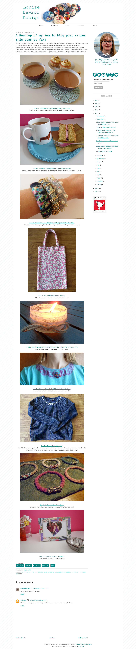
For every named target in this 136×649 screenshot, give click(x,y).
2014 (97, 113)
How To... (55, 26)
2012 (97, 191)
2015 (97, 110)
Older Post (83, 638)
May (98, 171)
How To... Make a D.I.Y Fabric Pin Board (52, 505)
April (98, 175)
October (99, 155)
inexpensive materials (46, 572)
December (100, 116)
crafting (24, 572)
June (98, 168)
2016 (97, 106)
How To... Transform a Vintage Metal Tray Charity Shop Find (52, 168)
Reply (22, 594)
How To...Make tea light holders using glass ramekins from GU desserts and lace (52, 347)
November (100, 119)
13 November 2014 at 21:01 (38, 600)
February (100, 181)
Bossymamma (25, 588)
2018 (97, 100)
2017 (97, 103)
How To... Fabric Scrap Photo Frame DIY (51, 556)
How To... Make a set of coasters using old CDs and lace (52, 108)
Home (41, 26)
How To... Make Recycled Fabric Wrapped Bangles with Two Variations (51, 223)
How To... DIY (33, 572)
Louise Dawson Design (63, 572)
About (94, 26)
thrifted (19, 574)
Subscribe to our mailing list (103, 79)
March (99, 178)
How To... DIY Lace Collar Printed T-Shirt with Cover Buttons (51, 389)
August (99, 162)
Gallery (80, 26)
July (98, 165)
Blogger (81, 646)
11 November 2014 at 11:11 (39, 588)
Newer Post (21, 638)
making (75, 572)
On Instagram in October (104, 151)
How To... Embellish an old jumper (51, 446)
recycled (82, 572)
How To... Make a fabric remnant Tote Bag (52, 295)
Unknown (23, 600)
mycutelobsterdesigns (84, 644)
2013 (97, 188)
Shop (68, 26)
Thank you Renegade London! (106, 127)
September (100, 158)
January (99, 184)
